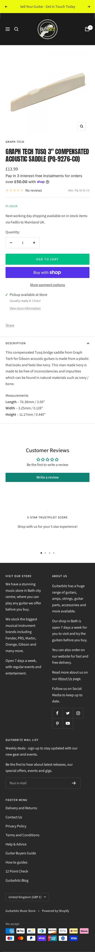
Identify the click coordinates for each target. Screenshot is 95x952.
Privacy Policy (16, 826)
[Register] (74, 783)
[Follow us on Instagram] (78, 713)
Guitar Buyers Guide (21, 853)
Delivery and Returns (21, 808)
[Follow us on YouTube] (67, 723)
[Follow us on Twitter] (67, 713)
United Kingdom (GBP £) (25, 897)
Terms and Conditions (22, 835)
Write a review (47, 477)
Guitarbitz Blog (17, 880)
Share (10, 325)
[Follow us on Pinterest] (57, 723)
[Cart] (87, 29)
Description (16, 343)
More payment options (47, 284)
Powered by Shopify (55, 911)
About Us (65, 678)
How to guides (16, 862)
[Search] (16, 29)
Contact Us (14, 817)
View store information (25, 308)
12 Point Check (17, 871)
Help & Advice (16, 844)
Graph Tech (15, 142)
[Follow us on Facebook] (57, 713)
